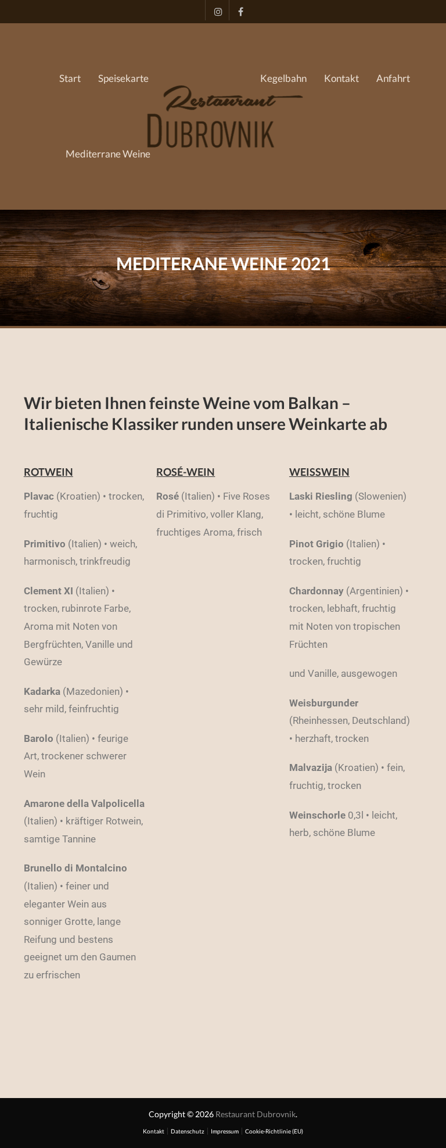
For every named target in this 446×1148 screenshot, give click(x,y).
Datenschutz (187, 1131)
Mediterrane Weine (108, 154)
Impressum (225, 1131)
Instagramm (214, 10)
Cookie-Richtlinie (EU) (274, 1131)
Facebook (238, 10)
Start (70, 78)
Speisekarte (123, 78)
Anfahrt (393, 78)
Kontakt (341, 78)
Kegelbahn (283, 78)
